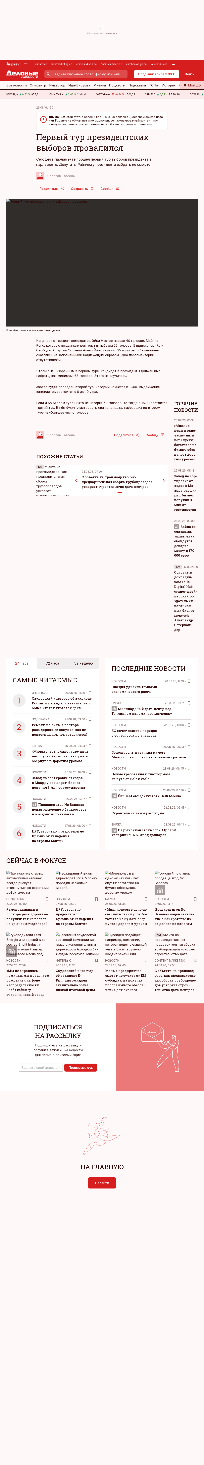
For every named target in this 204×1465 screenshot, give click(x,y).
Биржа (37, 745)
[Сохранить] (90, 692)
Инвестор (57, 85)
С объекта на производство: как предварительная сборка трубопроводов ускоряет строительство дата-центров (117, 482)
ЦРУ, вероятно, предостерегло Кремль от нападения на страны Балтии (58, 836)
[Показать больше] (173, 64)
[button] (41, 1068)
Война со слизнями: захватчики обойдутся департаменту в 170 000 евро (185, 541)
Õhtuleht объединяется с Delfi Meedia (149, 796)
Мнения (99, 85)
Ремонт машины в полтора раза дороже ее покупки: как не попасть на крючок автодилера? (59, 729)
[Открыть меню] (25, 64)
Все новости (16, 85)
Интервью (40, 692)
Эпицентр (38, 85)
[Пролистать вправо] (164, 480)
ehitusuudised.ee (86, 64)
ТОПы (154, 85)
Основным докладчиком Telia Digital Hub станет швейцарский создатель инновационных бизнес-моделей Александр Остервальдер (185, 601)
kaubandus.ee (159, 64)
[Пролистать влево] (76, 480)
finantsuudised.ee (111, 64)
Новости (39, 772)
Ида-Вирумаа (79, 85)
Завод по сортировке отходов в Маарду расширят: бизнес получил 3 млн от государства (58, 782)
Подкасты (117, 85)
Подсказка (137, 85)
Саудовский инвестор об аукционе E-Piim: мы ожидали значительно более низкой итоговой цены (62, 703)
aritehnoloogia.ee (136, 64)
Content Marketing (170, 960)
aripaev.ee (41, 64)
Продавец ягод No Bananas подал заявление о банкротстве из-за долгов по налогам (59, 809)
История (169, 85)
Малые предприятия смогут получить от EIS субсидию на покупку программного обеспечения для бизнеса (125, 980)
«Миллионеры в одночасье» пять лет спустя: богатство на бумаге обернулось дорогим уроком (60, 756)
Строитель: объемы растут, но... (139, 813)
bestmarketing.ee (61, 64)
